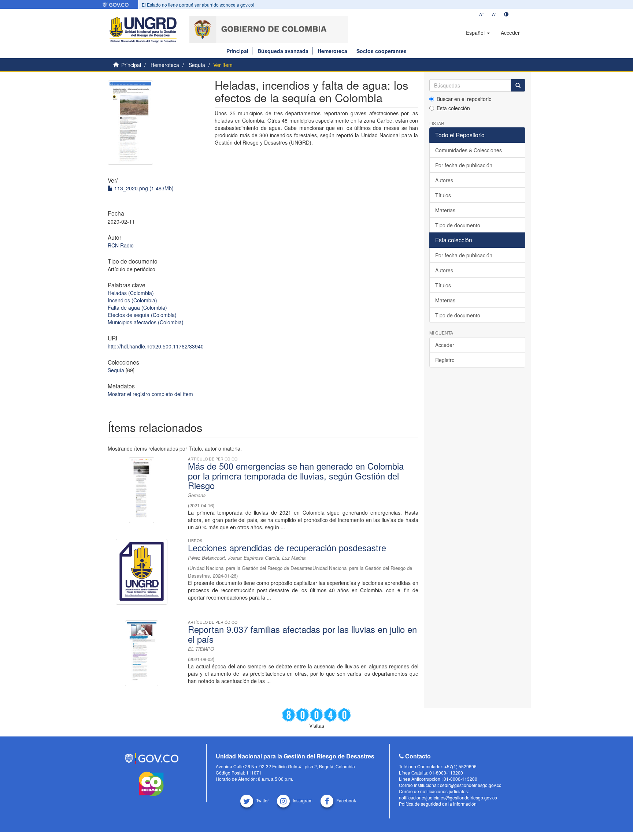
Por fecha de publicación (463, 165)
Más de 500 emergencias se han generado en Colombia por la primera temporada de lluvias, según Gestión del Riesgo (296, 475)
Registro (445, 359)
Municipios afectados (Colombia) (146, 322)
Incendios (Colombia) (132, 300)
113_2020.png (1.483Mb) (143, 188)
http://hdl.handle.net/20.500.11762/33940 (156, 346)
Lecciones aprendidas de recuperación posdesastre (287, 547)
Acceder (444, 344)
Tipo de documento (457, 225)
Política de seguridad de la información (438, 804)
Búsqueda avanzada (283, 51)
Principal (237, 51)
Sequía (197, 64)
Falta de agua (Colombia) (137, 307)
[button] (477, 32)
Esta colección (453, 108)
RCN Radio (121, 245)
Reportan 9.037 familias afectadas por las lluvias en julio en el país (302, 634)
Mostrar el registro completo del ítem (150, 394)
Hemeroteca (332, 51)
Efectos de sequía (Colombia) (142, 314)
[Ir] (518, 85)
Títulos (443, 195)
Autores (444, 180)
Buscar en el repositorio (464, 98)
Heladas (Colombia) (131, 292)
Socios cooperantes (381, 51)
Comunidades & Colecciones (468, 150)
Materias (445, 210)
